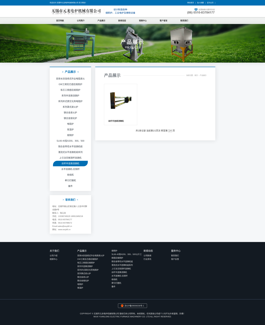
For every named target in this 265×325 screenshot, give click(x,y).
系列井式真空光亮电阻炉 (70, 101)
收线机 (70, 175)
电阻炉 (70, 124)
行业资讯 (147, 259)
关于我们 (54, 251)
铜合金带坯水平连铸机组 (70, 146)
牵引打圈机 (70, 180)
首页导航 (60, 20)
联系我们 (184, 20)
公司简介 (81, 20)
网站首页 (190, 3)
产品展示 (101, 20)
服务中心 (176, 251)
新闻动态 (122, 20)
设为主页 (210, 3)
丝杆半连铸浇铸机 (70, 163)
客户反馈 (175, 259)
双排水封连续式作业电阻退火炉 (90, 255)
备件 (70, 186)
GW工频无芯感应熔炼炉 (70, 84)
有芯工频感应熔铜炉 (70, 90)
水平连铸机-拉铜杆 (70, 169)
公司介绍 (53, 255)
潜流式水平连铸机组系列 (70, 152)
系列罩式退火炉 (70, 107)
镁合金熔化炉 (70, 118)
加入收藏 (200, 3)
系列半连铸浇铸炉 (70, 95)
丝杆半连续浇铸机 (116, 121)
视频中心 (143, 20)
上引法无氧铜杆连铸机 (70, 158)
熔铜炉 (70, 135)
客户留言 (163, 20)
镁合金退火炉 (70, 112)
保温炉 (70, 129)
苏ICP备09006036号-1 (134, 306)
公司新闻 (147, 255)
